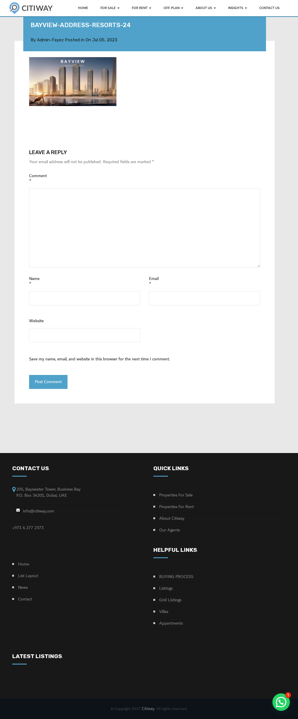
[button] (281, 702)
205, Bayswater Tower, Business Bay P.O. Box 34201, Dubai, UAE (48, 492)
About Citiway (172, 518)
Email (154, 281)
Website (36, 321)
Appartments (171, 623)
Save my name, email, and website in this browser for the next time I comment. (99, 359)
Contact (25, 599)
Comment (38, 178)
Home (23, 564)
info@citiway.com (38, 511)
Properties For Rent (176, 507)
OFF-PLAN (172, 8)
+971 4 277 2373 (28, 527)
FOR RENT (140, 8)
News (23, 587)
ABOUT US (204, 8)
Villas (163, 611)
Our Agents (169, 530)
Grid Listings (170, 600)
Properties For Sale (176, 495)
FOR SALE (108, 8)
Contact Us (269, 8)
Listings (166, 588)
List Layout (28, 576)
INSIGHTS (236, 8)
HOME (83, 8)
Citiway (148, 708)
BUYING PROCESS (176, 576)
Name (34, 281)
